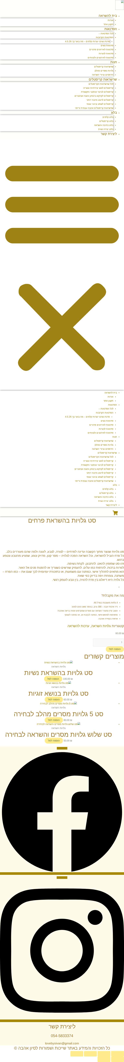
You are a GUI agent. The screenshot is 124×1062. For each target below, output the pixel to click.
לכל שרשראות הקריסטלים (101, 84)
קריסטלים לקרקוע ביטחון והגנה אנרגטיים (94, 96)
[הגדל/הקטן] (117, 1054)
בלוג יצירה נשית (105, 129)
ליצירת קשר (109, 134)
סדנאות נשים (107, 45)
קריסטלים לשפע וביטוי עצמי (99, 104)
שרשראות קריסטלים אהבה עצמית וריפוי (94, 108)
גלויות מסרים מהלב (103, 70)
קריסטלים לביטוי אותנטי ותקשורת (97, 92)
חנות (113, 62)
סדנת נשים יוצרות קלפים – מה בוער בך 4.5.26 (87, 41)
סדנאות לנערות (106, 53)
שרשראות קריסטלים (103, 66)
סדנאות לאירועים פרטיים (101, 49)
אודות (110, 20)
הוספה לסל (115, 649)
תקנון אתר (108, 24)
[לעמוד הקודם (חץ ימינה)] (117, 1059)
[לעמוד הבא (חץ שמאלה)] (104, 1059)
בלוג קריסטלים (106, 121)
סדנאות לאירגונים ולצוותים (100, 57)
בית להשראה (108, 15)
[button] (62, 265)
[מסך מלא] (104, 1054)
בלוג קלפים (108, 117)
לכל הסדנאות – (106, 33)
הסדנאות (110, 29)
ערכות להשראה (78, 626)
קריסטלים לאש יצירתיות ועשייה (98, 88)
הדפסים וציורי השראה (102, 74)
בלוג (114, 112)
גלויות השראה (101, 626)
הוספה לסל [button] (53, 679)
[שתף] (90, 1054)
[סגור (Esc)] (76, 1054)
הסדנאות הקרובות (104, 37)
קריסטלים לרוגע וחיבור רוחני (99, 100)
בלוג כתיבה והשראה (103, 125)
